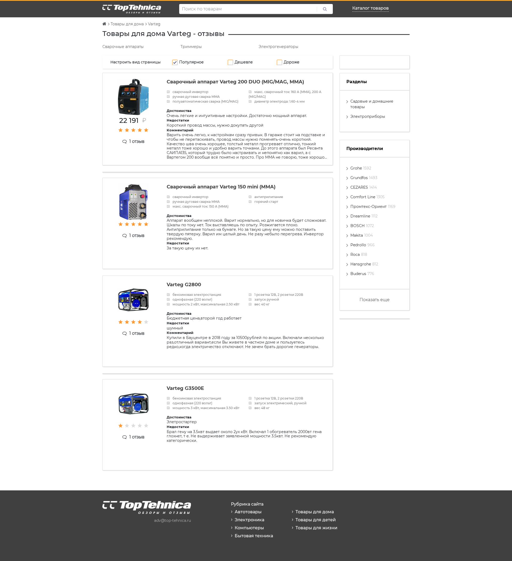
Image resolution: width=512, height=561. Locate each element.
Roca (358, 254)
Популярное (191, 62)
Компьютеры (249, 527)
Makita (361, 235)
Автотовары (248, 511)
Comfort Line (367, 197)
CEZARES (363, 187)
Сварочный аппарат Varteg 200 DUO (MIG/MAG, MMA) (235, 82)
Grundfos (363, 177)
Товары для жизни (316, 527)
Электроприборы (367, 116)
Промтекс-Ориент (372, 206)
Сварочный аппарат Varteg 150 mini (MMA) (221, 187)
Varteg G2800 (184, 285)
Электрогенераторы (278, 46)
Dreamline (364, 216)
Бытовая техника (254, 535)
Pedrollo (362, 245)
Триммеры (191, 46)
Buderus (362, 273)
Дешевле (244, 62)
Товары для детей (315, 519)
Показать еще (374, 299)
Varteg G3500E (185, 388)
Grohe (360, 168)
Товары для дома (314, 511)
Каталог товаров (370, 8)
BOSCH (362, 225)
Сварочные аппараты (123, 46)
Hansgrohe (364, 264)
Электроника (249, 519)
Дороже (291, 62)
